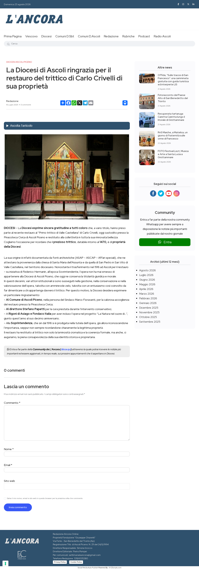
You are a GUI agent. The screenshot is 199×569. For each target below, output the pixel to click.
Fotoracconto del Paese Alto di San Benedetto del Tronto (173, 98)
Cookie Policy (76, 562)
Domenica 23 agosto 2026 (17, 4)
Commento (12, 402)
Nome (9, 449)
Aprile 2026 (146, 289)
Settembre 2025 (149, 321)
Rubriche (128, 36)
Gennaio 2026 (148, 303)
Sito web (9, 481)
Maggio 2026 (147, 284)
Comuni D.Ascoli (89, 36)
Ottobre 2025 (148, 317)
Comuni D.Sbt (64, 36)
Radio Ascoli (162, 36)
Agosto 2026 (147, 270)
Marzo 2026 (146, 293)
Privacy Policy (60, 562)
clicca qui (66, 349)
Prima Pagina (13, 36)
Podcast (144, 36)
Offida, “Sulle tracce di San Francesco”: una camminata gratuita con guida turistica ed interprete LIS (173, 79)
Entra (166, 242)
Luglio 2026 (146, 275)
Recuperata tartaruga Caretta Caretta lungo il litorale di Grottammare (171, 117)
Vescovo (31, 36)
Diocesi (46, 36)
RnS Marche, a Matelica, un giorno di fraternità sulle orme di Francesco (173, 135)
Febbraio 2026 (148, 298)
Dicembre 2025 (148, 307)
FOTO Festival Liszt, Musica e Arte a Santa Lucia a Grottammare (173, 154)
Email (8, 465)
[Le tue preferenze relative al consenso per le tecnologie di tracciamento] (5, 564)
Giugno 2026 (147, 279)
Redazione (111, 36)
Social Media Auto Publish (88, 568)
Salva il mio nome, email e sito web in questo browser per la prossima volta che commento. (45, 498)
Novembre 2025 (149, 312)
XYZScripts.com (115, 568)
